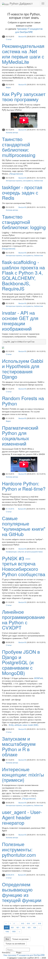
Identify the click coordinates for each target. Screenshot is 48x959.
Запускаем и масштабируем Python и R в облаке (19, 746)
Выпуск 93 (22, 36)
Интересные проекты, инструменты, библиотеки (24, 180)
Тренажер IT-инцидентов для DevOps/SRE (29, 30)
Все (7, 939)
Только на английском (15, 943)
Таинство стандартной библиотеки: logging (24, 221)
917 (34, 923)
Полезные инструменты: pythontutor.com (19, 849)
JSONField (38, 678)
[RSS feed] (23, 952)
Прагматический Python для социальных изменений (20, 435)
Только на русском (20, 939)
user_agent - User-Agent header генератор (22, 817)
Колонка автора (12, 132)
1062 (7, 931)
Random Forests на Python (23, 401)
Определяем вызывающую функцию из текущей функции (21, 892)
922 (23, 927)
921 (18, 927)
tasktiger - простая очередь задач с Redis (22, 192)
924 (34, 927)
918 (39, 923)
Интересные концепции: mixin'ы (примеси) (23, 774)
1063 (14, 931)
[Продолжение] (16, 173)
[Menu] (43, 3)
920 (12, 927)
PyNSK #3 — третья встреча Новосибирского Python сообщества (23, 566)
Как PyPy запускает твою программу (23, 96)
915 (22, 923)
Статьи (8, 39)
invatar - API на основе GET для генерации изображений (20, 320)
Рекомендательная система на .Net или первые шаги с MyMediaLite (23, 53)
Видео (8, 87)
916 (28, 923)
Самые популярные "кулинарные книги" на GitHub (23, 526)
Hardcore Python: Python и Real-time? (23, 486)
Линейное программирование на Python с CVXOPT (23, 619)
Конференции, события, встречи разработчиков (24, 551)
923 (29, 927)
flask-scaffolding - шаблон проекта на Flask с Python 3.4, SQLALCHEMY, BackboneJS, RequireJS (23, 275)
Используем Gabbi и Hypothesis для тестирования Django (22, 368)
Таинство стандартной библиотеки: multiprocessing (18, 147)
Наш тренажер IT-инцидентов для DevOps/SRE (24, 955)
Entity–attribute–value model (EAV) (23, 725)
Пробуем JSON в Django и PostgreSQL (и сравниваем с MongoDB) (21, 662)
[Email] (13, 952)
